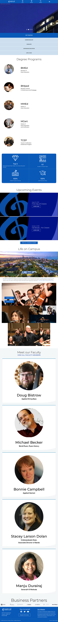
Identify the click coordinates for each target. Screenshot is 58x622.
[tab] (26, 29)
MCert (24, 121)
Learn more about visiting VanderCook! (46, 280)
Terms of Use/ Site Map (53, 620)
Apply (23, 2)
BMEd (24, 68)
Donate (31, 2)
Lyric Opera (9, 279)
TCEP (24, 140)
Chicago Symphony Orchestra (46, 278)
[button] (49, 2)
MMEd (24, 103)
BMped (25, 85)
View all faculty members (28, 355)
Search (40, 2)
